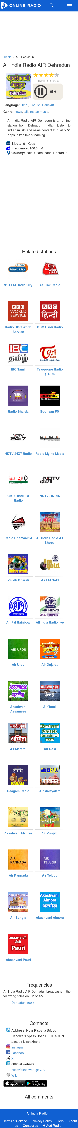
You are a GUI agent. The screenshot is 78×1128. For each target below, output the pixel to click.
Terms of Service (15, 1121)
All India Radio (37, 1113)
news (18, 111)
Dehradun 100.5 (22, 1002)
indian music (39, 111)
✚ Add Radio (52, 1125)
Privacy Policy (42, 1121)
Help (60, 1121)
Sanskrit (48, 105)
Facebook (18, 1052)
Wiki (14, 1075)
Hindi (24, 105)
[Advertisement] (39, 32)
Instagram (18, 1047)
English (35, 105)
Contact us (30, 1125)
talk (26, 111)
